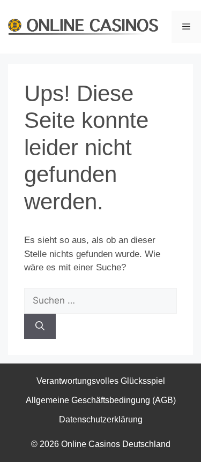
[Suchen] (40, 326)
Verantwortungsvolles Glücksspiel (100, 380)
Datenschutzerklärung (101, 419)
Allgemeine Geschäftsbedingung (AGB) (101, 400)
